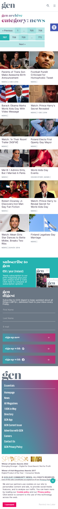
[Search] (48, 5)
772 (40, 37)
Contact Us (9, 441)
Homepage (9, 393)
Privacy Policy (46, 479)
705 (32, 30)
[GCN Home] (8, 5)
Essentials (9, 385)
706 (40, 30)
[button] (54, 27)
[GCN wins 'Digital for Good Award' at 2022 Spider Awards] (15, 459)
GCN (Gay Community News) (18, 477)
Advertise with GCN (13, 431)
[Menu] (54, 5)
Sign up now (12, 337)
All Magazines (11, 403)
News (7, 398)
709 (23, 37)
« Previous (7, 30)
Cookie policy (23, 492)
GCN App (8, 420)
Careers (8, 436)
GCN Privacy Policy (13, 447)
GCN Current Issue (13, 425)
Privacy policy (44, 492)
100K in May (10, 409)
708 (14, 37)
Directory (8, 414)
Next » (22, 44)
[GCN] (12, 379)
